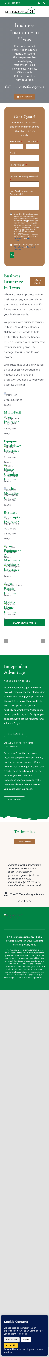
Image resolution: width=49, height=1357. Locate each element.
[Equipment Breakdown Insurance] (13, 426)
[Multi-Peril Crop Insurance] (13, 399)
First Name (16, 141)
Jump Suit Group (24, 940)
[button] (6, 641)
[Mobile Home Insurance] (13, 590)
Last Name (32, 141)
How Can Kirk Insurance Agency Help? (22, 192)
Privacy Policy (19, 238)
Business (13, 433)
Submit (12, 255)
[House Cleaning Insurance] (13, 455)
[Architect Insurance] (13, 552)
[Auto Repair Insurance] (13, 571)
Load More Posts (24, 622)
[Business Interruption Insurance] (13, 497)
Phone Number (18, 164)
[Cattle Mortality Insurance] (13, 474)
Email (13, 153)
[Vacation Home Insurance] (13, 612)
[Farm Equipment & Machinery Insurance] (13, 528)
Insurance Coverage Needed (24, 178)
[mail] (39, 3)
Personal (13, 597)
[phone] (44, 3)
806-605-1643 (14, 3)
